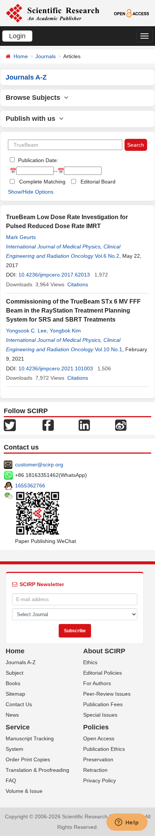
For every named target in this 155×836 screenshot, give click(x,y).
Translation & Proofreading (37, 770)
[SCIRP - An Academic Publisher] (52, 13)
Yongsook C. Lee (26, 331)
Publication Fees (103, 704)
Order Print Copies (28, 759)
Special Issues (100, 715)
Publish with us (32, 118)
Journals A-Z (21, 662)
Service (18, 727)
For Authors (97, 683)
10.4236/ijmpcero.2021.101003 (55, 368)
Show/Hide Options (30, 192)
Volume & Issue (24, 791)
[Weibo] (120, 425)
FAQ (11, 780)
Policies (96, 727)
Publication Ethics (104, 749)
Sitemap (15, 694)
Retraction (95, 770)
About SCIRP (104, 651)
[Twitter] (10, 425)
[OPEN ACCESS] (132, 13)
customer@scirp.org (39, 465)
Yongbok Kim (65, 331)
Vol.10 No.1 (108, 349)
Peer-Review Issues (107, 694)
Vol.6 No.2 (107, 256)
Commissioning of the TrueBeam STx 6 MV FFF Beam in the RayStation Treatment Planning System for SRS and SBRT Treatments (73, 310)
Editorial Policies (102, 673)
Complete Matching (42, 182)
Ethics (90, 662)
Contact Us (19, 704)
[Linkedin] (84, 425)
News (12, 715)
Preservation (98, 759)
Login (17, 36)
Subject (14, 673)
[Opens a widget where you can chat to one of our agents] (126, 822)
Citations (77, 284)
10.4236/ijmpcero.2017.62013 (54, 275)
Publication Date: (37, 160)
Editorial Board (98, 182)
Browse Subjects (35, 97)
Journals (45, 56)
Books (13, 683)
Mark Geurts (21, 237)
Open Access (98, 738)
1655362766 (30, 486)
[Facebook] (48, 425)
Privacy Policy (99, 780)
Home (21, 56)
